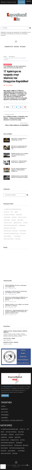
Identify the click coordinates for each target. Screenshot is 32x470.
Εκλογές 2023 (8, 223)
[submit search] (30, 28)
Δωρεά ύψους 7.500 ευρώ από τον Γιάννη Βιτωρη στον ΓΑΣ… (19, 139)
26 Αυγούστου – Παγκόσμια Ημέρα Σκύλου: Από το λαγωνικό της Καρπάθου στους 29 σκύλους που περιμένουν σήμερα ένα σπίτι (16, 312)
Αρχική (5, 56)
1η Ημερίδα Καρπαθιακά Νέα (12, 209)
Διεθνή (13, 220)
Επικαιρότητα (12, 56)
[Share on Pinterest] (25, 107)
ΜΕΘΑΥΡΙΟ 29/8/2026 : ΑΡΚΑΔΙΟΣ (10, 342)
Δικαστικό (20, 220)
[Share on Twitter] (16, 107)
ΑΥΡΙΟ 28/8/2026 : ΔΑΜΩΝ (9, 338)
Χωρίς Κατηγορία (9, 239)
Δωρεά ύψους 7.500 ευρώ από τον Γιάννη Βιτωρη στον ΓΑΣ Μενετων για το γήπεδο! (16, 292)
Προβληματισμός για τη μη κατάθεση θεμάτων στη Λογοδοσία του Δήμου (19, 176)
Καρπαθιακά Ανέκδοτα (11, 225)
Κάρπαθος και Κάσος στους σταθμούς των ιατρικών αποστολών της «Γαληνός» (19, 155)
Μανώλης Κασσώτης (10, 228)
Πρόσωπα (23, 233)
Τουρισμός (17, 236)
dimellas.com (16, 466)
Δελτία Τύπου (22, 217)
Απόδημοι (7, 217)
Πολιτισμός (22, 231)
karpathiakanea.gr (7, 465)
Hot (12, 212)
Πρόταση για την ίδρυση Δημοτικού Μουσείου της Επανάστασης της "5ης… (19, 147)
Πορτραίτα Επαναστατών (11, 233)
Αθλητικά (19, 214)
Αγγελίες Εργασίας (9, 214)
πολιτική (18, 239)
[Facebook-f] (16, 42)
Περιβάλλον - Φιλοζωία (11, 231)
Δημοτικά (7, 220)
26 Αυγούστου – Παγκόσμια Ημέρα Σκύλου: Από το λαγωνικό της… (19, 161)
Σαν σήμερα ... (8, 236)
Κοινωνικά (22, 225)
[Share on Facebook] (12, 107)
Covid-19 (6, 212)
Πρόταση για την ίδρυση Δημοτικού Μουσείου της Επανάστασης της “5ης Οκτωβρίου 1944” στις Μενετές (16, 298)
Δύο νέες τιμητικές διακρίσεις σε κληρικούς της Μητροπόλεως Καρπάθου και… (19, 170)
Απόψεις (14, 217)
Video (16, 212)
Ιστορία (25, 223)
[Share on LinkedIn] (21, 107)
